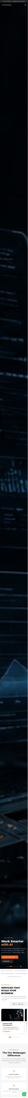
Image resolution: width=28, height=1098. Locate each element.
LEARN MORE (6, 1031)
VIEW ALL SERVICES (18, 1004)
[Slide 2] (8, 966)
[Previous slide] (2, 485)
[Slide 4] (12, 966)
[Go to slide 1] (10, 1037)
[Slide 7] (18, 966)
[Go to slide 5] (16, 1037)
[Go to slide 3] (13, 1037)
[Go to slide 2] (12, 1037)
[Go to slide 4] (14, 1037)
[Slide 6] (16, 966)
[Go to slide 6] (17, 1037)
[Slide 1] (6, 966)
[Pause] (21, 966)
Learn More (6, 961)
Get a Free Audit (7, 957)
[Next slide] (25, 485)
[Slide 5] (14, 966)
